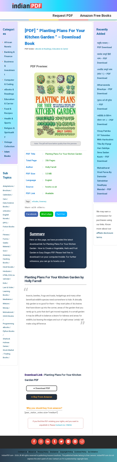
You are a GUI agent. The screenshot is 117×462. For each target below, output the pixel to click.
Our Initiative (93, 452)
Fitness (6, 235)
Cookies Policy (80, 452)
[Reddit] (82, 442)
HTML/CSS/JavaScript (9, 277)
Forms (5, 239)
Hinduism (7, 271)
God (4, 251)
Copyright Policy (66, 452)
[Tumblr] (54, 442)
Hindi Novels (8, 267)
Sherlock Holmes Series (6, 342)
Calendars (7, 195)
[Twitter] (61, 442)
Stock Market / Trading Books (8, 354)
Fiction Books (8, 227)
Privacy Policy (43, 452)
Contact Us (22, 452)
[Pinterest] (75, 442)
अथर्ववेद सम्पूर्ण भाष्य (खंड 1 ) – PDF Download (104, 73)
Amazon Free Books (95, 16)
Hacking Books (6, 261)
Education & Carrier (60, 49)
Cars (5, 199)
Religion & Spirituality (9, 132)
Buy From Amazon (42, 397)
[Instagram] (41, 442)
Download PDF (43, 388)
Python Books (8, 331)
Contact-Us (60, 425)
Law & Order (8, 287)
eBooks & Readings (43, 49)
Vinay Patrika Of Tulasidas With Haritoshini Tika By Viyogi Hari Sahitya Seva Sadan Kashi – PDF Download (105, 146)
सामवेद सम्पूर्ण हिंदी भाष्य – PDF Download (104, 58)
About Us (32, 452)
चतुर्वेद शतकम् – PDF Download (104, 45)
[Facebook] (34, 442)
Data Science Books (8, 205)
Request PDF (63, 16)
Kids (5, 283)
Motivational (8, 312)
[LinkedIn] (48, 442)
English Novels (6, 217)
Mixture (6, 304)
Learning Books (6, 293)
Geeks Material (6, 245)
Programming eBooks (8, 325)
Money (5, 308)
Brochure (6, 190)
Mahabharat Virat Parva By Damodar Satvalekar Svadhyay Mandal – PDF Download (104, 181)
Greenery (42, 202)
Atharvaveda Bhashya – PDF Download (104, 89)
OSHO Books (8, 316)
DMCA (69, 425)
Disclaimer (54, 452)
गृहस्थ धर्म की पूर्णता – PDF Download (104, 104)
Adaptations (8, 186)
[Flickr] (68, 442)
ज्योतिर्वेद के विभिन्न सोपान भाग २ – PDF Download (105, 120)
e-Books (35, 202)
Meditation (7, 299)
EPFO (5, 223)
